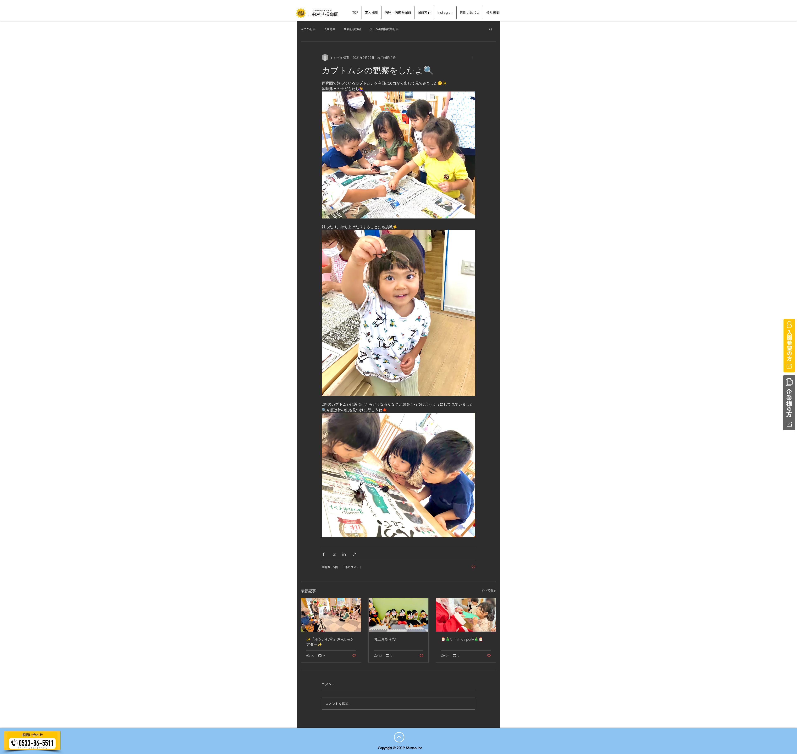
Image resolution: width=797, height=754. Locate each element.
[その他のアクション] (472, 57)
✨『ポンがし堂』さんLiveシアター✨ (330, 642)
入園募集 (329, 29)
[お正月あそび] (399, 615)
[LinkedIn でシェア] (344, 554)
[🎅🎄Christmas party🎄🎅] (466, 615)
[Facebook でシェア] (324, 554)
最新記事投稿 (352, 29)
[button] (491, 29)
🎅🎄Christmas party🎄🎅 (462, 639)
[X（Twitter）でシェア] (334, 554)
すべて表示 (489, 590)
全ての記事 (308, 29)
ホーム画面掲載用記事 (383, 29)
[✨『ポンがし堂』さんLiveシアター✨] (331, 615)
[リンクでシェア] (354, 554)
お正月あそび (385, 639)
